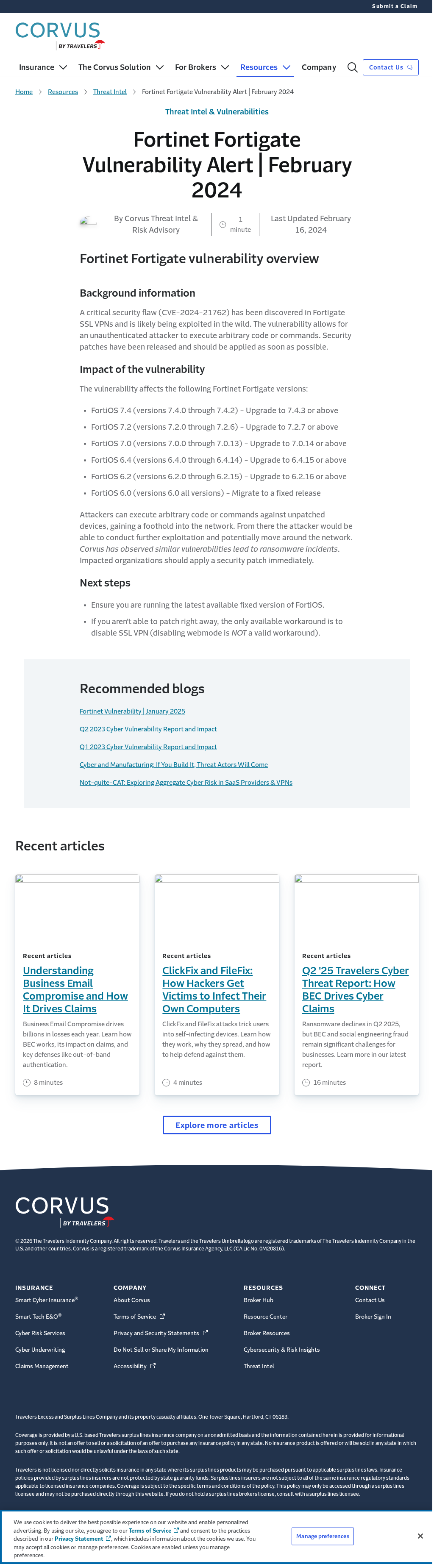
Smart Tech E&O (38, 1316)
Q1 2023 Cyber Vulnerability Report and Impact (148, 747)
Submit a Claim (394, 6)
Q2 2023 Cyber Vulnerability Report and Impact (148, 729)
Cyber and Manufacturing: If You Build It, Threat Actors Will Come (174, 764)
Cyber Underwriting (40, 1350)
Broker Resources (267, 1333)
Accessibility (135, 1366)
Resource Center (265, 1317)
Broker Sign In (373, 1317)
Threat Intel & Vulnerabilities (217, 112)
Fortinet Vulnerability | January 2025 (132, 711)
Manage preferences (322, 1536)
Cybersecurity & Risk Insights (282, 1350)
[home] (60, 34)
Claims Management (42, 1366)
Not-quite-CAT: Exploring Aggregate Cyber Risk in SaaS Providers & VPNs (186, 782)
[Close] (420, 1536)
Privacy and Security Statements (161, 1333)
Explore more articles (217, 1125)
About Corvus (132, 1300)
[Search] (352, 67)
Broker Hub (258, 1300)
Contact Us (387, 67)
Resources (63, 92)
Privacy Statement (79, 1539)
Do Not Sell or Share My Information (161, 1350)
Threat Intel (110, 92)
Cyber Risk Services (40, 1333)
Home (24, 92)
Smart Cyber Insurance (46, 1299)
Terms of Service (140, 1317)
